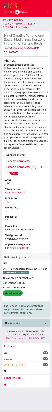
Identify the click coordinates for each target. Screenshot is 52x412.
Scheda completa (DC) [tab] (21, 167)
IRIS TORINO (16, 20)
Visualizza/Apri (13, 293)
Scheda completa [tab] (18, 161)
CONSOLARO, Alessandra (22, 47)
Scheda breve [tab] (15, 154)
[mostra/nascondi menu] (49, 12)
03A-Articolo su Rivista (17, 27)
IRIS (4, 20)
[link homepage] (10, 5)
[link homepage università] (15, 12)
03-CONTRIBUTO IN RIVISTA (20, 23)
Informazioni (14, 323)
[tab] (43, 167)
